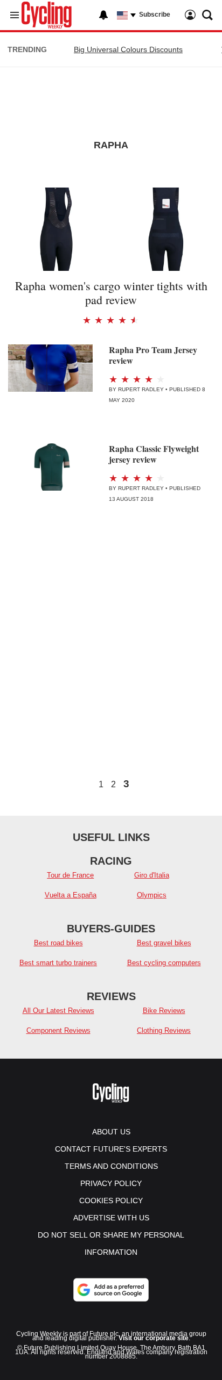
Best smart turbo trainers (58, 963)
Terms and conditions (111, 1166)
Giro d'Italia (151, 875)
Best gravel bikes (164, 943)
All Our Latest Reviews (58, 1011)
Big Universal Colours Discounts (128, 49)
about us (111, 1131)
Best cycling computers (164, 963)
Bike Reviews (164, 1011)
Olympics (151, 895)
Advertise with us (111, 1217)
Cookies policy (111, 1200)
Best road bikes (58, 943)
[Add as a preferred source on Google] (111, 1290)
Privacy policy (111, 1183)
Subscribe (154, 14)
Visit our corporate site (154, 1338)
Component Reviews (58, 1030)
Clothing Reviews (164, 1030)
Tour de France (70, 875)
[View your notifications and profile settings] (103, 15)
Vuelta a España (70, 895)
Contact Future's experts (111, 1149)
